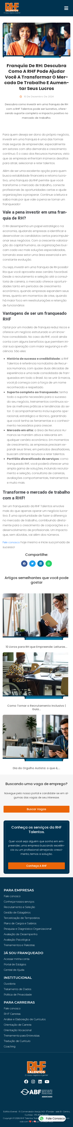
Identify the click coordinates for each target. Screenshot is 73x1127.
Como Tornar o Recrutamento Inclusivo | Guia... (36, 707)
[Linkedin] (40, 1082)
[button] (66, 8)
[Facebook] (26, 1082)
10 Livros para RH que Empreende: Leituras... (36, 647)
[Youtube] (47, 1082)
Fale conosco (11, 542)
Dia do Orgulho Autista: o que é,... (36, 768)
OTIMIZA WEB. (46, 1121)
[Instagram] (33, 1082)
